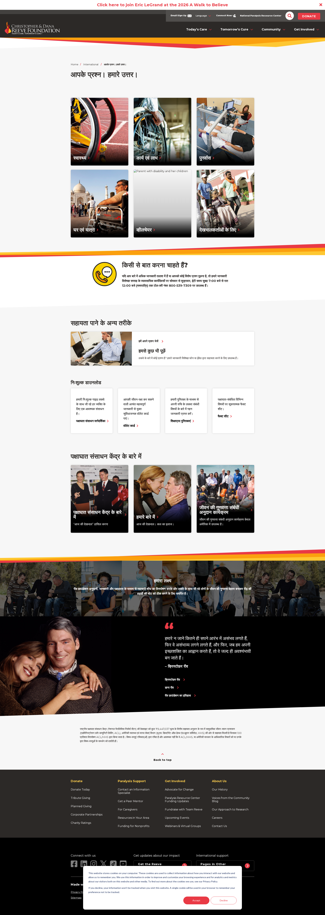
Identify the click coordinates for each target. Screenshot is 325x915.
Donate (309, 16)
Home (74, 64)
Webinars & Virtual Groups (183, 826)
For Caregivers (127, 809)
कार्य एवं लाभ (147, 158)
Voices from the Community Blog (231, 799)
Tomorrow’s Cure (234, 29)
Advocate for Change (179, 789)
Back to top (163, 760)
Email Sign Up (179, 15)
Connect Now (224, 15)
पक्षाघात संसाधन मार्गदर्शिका (90, 421)
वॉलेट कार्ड (129, 425)
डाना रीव (169, 687)
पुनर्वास (205, 158)
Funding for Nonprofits (133, 826)
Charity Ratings (81, 822)
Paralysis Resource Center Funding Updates (183, 799)
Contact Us (219, 826)
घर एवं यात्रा (84, 229)
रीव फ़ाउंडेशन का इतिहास (178, 695)
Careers (217, 817)
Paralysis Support (132, 781)
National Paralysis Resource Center (260, 16)
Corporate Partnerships (86, 814)
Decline (224, 900)
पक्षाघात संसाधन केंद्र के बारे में (98, 514)
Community (271, 29)
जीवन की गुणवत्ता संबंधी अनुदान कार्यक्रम (219, 510)
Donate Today (80, 789)
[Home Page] (32, 28)
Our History (220, 789)
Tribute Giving (80, 798)
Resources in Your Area (133, 817)
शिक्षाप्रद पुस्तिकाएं (181, 421)
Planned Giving (81, 806)
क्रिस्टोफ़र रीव (172, 679)
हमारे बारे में (145, 517)
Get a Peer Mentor (130, 801)
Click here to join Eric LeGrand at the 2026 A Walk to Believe (162, 4)
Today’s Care (196, 29)
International (90, 64)
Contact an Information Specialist (134, 791)
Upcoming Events (177, 817)
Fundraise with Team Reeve (183, 809)
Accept (196, 900)
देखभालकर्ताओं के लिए (217, 229)
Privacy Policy (79, 892)
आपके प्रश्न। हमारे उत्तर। (115, 64)
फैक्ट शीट (223, 416)
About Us (219, 781)
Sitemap (76, 897)
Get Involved (304, 29)
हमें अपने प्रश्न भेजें (148, 341)
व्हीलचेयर (144, 229)
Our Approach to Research (230, 809)
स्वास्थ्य (79, 158)
